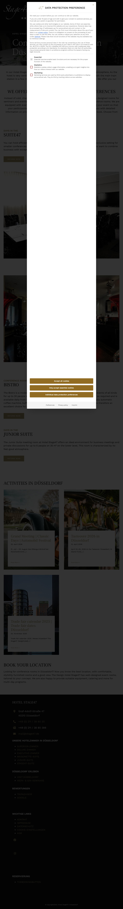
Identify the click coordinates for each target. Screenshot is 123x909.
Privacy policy (63, 405)
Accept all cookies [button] (61, 381)
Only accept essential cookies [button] (61, 388)
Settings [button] (37, 36)
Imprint (74, 405)
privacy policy (43, 32)
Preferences (50, 405)
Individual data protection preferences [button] (61, 395)
